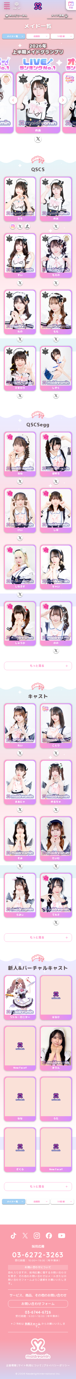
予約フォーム (33, 1323)
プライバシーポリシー (56, 1365)
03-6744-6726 (38, 1312)
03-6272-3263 (38, 1254)
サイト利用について (30, 1365)
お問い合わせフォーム (38, 1303)
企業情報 (11, 1365)
